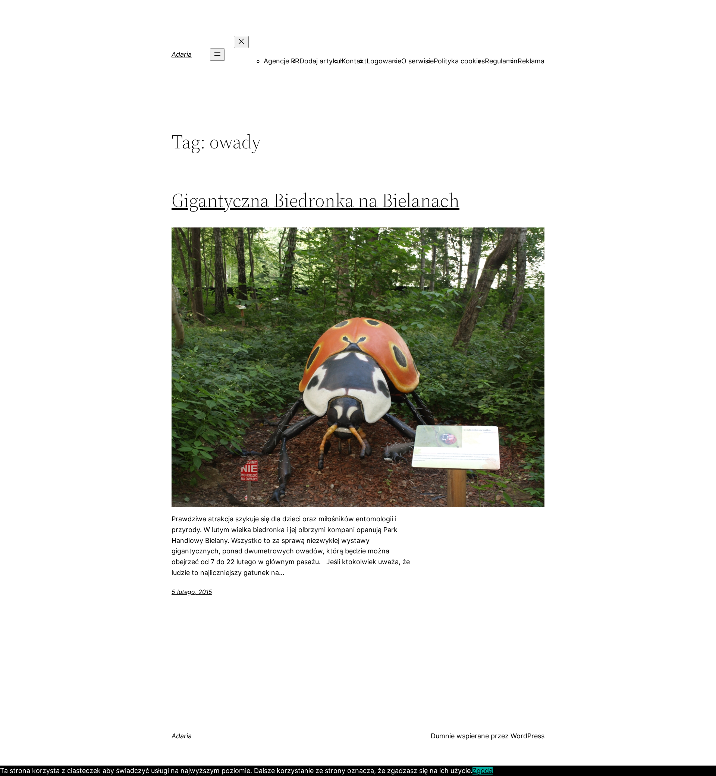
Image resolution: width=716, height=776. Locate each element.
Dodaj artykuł (320, 61)
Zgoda (482, 771)
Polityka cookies (459, 61)
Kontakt (354, 61)
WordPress (527, 736)
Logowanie (384, 61)
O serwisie (417, 61)
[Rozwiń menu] (217, 54)
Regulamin (501, 61)
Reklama (531, 61)
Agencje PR (281, 61)
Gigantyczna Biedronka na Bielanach (315, 200)
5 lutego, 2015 (192, 592)
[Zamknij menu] (241, 42)
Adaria (182, 54)
